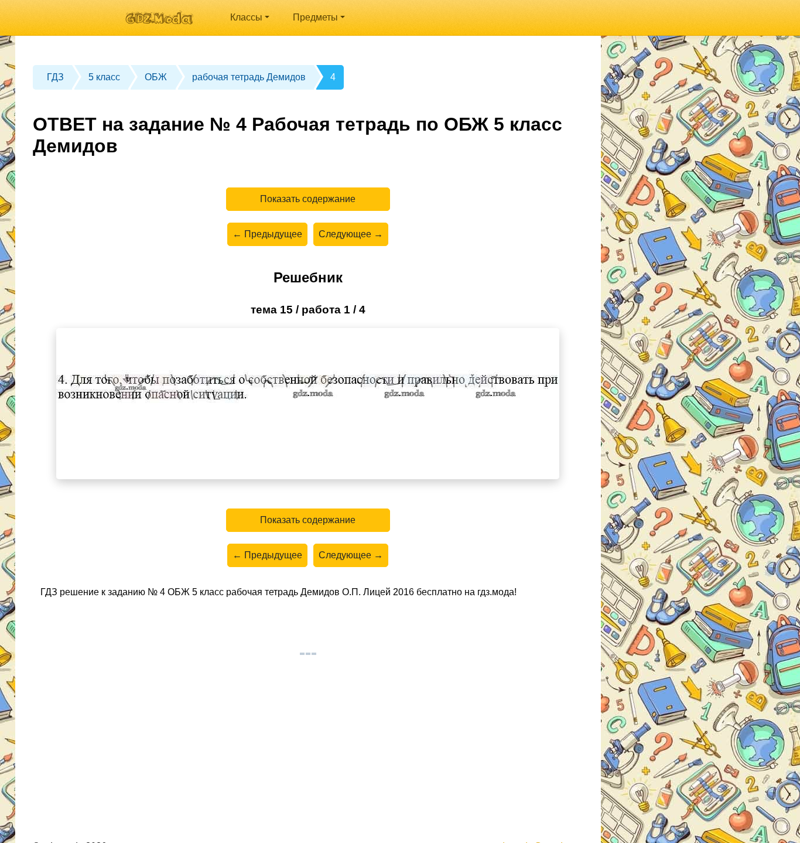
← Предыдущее (267, 234)
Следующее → (351, 234)
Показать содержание (307, 199)
